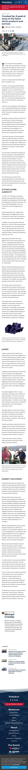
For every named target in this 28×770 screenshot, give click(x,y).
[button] (6, 31)
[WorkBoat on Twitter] (12, 700)
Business (18, 27)
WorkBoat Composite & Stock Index (14, 723)
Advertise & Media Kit (14, 733)
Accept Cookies (14, 767)
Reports (14, 717)
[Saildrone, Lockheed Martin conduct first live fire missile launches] (4, 660)
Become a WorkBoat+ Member (14, 704)
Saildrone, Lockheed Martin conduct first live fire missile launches (16, 662)
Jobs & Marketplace (14, 715)
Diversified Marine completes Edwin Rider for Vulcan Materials (17, 671)
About (14, 727)
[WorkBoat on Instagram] (15, 700)
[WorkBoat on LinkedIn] (17, 700)
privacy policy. (16, 764)
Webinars (14, 720)
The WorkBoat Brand (14, 730)
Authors (14, 735)
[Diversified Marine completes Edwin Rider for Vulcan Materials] (4, 669)
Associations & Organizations (14, 738)
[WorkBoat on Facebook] (10, 700)
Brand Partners (14, 712)
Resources (14, 709)
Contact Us (14, 741)
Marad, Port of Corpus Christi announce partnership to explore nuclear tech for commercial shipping (17, 653)
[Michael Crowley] (3, 27)
